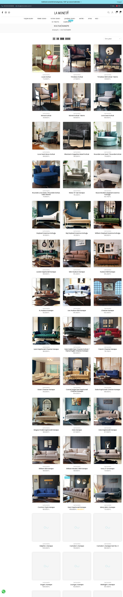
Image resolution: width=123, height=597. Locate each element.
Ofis (113, 6)
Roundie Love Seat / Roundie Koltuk (107, 154)
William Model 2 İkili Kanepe (77, 469)
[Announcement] (61, 2)
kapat (4, 2)
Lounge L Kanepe (76, 585)
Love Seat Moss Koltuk (46, 154)
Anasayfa (55, 30)
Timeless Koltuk (77, 77)
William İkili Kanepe (46, 469)
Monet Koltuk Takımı (77, 115)
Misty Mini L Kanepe (107, 507)
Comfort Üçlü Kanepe (46, 507)
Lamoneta (46, 75)
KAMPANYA (68, 22)
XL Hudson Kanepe (46, 310)
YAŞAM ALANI (28, 19)
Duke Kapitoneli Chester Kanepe (107, 389)
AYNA (90, 19)
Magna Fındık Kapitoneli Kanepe (46, 430)
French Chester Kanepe (107, 349)
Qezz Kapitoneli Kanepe (77, 507)
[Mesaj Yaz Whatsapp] (9, 12)
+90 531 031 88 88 (8, 6)
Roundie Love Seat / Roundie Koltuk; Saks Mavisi (46, 194)
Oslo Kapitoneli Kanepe (107, 430)
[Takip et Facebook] (2, 12)
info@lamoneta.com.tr (24, 6)
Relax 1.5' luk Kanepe (77, 193)
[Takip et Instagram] (6, 12)
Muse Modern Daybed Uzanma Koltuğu (107, 194)
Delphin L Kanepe (46, 546)
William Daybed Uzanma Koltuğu (107, 233)
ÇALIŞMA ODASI (69, 19)
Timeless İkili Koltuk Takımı (107, 77)
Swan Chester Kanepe (46, 389)
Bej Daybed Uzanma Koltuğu (77, 233)
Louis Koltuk (46, 77)
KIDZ (96, 19)
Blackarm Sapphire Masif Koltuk (76, 154)
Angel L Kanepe (46, 585)
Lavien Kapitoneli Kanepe (46, 272)
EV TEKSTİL (55, 22)
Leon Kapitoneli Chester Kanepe (46, 349)
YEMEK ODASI (41, 19)
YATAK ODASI (55, 19)
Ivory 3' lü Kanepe (107, 469)
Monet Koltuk (46, 115)
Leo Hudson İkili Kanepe (77, 310)
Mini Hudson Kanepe (77, 272)
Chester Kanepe (107, 310)
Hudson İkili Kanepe (107, 272)
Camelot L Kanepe (77, 546)
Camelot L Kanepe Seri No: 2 (107, 546)
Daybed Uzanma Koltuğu (46, 233)
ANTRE (81, 19)
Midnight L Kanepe (108, 585)
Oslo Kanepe (77, 430)
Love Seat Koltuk (107, 115)
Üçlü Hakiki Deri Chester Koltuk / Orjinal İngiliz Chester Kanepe (76, 350)
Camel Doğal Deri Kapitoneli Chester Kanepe (77, 390)
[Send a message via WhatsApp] (3, 591)
